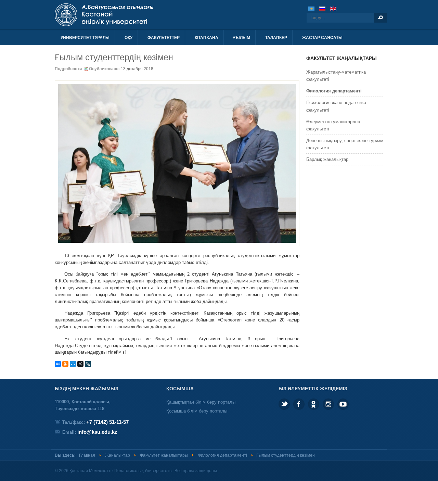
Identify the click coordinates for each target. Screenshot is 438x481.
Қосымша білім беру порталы (196, 411)
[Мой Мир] (73, 364)
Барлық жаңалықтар (327, 159)
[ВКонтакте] (58, 364)
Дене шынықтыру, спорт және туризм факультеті (344, 144)
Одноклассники (313, 404)
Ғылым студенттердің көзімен (114, 57)
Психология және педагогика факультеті (336, 106)
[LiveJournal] (88, 364)
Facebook (299, 404)
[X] (80, 364)
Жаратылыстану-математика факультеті (336, 75)
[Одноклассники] (65, 364)
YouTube (343, 404)
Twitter (284, 404)
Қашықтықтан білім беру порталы (200, 402)
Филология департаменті (334, 90)
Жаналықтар (117, 455)
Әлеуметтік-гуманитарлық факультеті (333, 125)
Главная (87, 455)
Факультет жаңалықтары (164, 455)
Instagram (328, 404)
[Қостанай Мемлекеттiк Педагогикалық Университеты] (129, 14)
